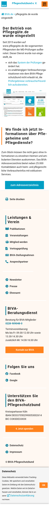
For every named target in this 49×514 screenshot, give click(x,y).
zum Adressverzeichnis (24, 185)
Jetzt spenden (25, 428)
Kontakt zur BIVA (25, 349)
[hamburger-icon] (45, 4)
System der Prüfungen (30, 62)
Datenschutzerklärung (22, 495)
